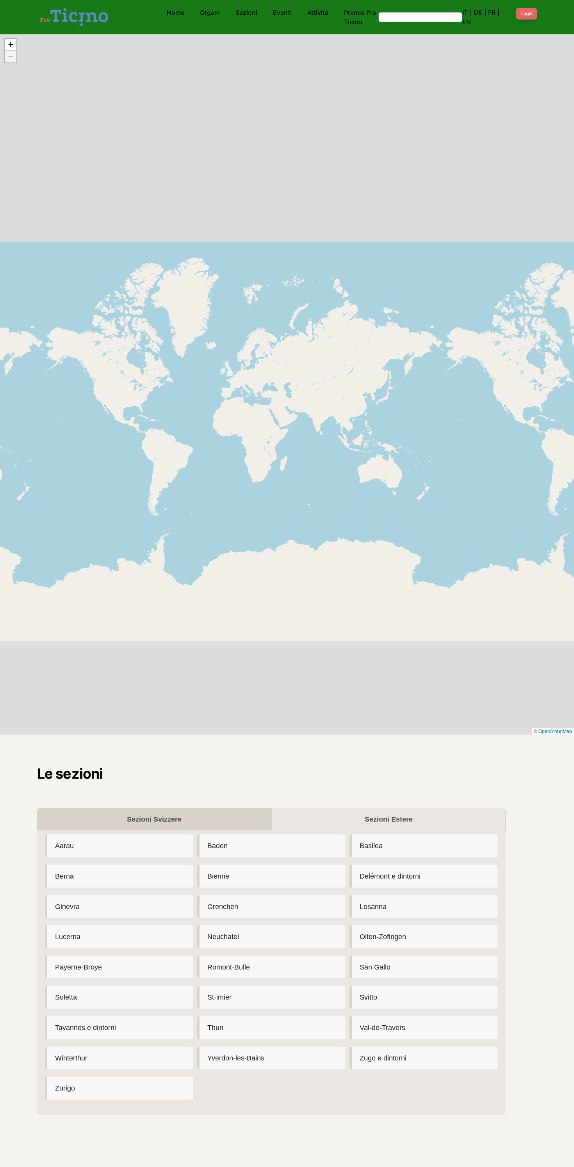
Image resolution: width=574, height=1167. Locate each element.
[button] (10, 45)
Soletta (66, 997)
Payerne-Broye (78, 967)
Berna (64, 876)
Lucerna (67, 936)
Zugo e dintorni (383, 1058)
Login (527, 13)
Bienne (218, 876)
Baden (217, 845)
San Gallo (375, 967)
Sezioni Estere (389, 819)
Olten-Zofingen (383, 936)
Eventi (282, 12)
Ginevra (67, 906)
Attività (317, 12)
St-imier (219, 997)
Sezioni (246, 12)
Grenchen (222, 906)
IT (465, 12)
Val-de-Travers (382, 1027)
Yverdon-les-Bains (235, 1058)
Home (175, 12)
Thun (215, 1027)
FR (492, 12)
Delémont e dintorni (390, 876)
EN (466, 22)
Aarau (64, 845)
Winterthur (71, 1058)
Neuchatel (223, 936)
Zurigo (65, 1088)
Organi (210, 12)
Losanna (373, 906)
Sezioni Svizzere (154, 819)
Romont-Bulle (228, 967)
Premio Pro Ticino (360, 17)
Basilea (371, 845)
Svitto (368, 997)
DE (478, 12)
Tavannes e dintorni (85, 1027)
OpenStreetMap (555, 731)
